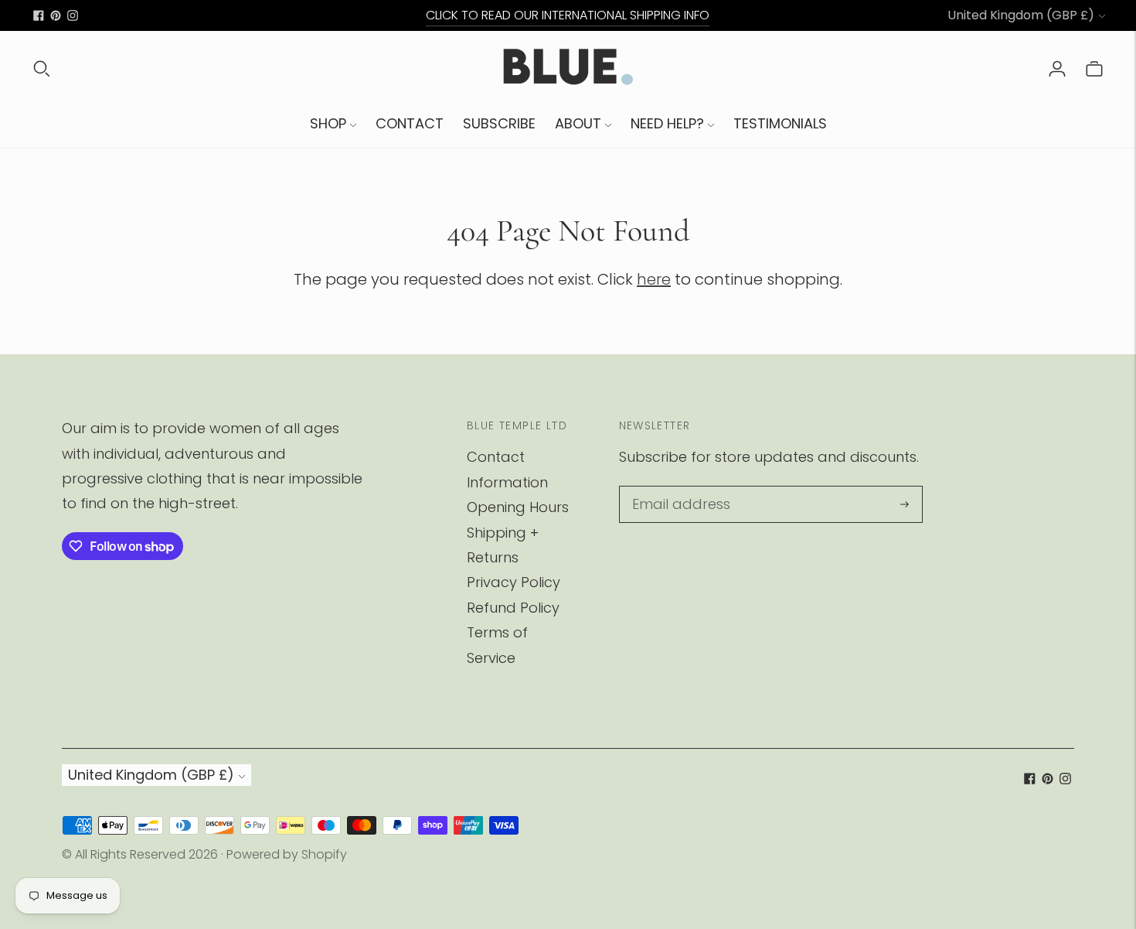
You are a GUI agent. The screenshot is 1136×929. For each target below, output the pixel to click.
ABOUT (578, 123)
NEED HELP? (667, 123)
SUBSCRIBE (499, 123)
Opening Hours (518, 507)
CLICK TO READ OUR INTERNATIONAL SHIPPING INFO (567, 15)
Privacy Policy (513, 582)
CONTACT (410, 123)
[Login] (1057, 68)
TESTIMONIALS (780, 123)
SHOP (328, 123)
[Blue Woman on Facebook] (38, 15)
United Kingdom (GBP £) (1020, 15)
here (654, 279)
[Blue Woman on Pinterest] (55, 15)
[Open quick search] (42, 68)
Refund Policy (513, 607)
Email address (676, 488)
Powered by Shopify (286, 854)
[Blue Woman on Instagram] (72, 15)
